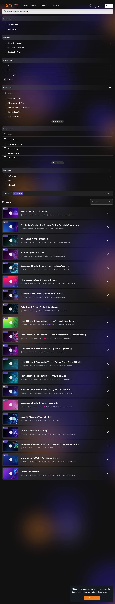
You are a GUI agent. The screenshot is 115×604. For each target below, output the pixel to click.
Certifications (44, 6)
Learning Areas (28, 6)
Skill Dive (56, 6)
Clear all (107, 193)
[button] (4, 11)
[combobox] (101, 202)
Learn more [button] (102, 592)
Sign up (109, 6)
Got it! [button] (91, 598)
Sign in (99, 6)
